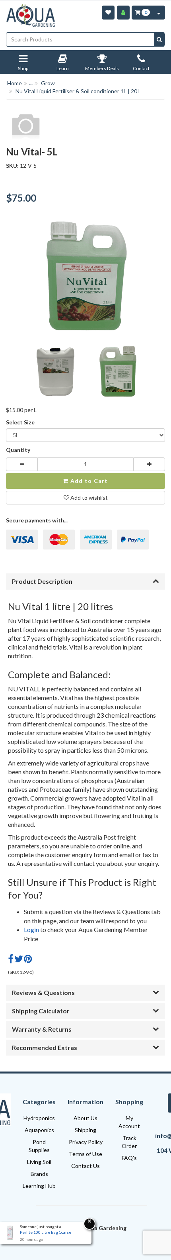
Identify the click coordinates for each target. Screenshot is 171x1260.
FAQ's (129, 1157)
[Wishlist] (108, 13)
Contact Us (85, 1165)
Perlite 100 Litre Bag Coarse (45, 1232)
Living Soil (39, 1161)
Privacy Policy (86, 1141)
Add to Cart (88, 480)
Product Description (42, 581)
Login (31, 929)
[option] (54, 374)
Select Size (20, 422)
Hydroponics (39, 1118)
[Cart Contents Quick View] (158, 13)
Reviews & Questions (43, 992)
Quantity (18, 449)
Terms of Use (85, 1153)
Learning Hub (39, 1185)
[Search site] (159, 39)
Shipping (85, 1130)
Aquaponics (39, 1130)
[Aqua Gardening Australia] (31, 15)
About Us (85, 1118)
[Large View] (54, 372)
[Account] (123, 13)
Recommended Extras (44, 1047)
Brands (39, 1173)
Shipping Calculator (41, 1011)
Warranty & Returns (42, 1029)
